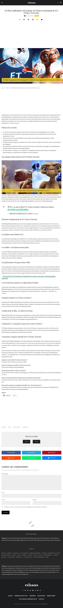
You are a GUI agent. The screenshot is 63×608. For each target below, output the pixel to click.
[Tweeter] (24, 19)
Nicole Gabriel (29, 15)
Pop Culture (38, 555)
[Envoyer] (32, 19)
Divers (14, 555)
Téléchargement (39, 557)
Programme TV (48, 555)
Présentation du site (21, 595)
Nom (3, 492)
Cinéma (37, 15)
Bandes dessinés (35, 553)
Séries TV (20, 557)
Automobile (25, 553)
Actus (4, 553)
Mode (30, 555)
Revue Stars (41, 595)
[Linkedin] (35, 590)
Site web (34, 499)
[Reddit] (30, 590)
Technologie (28, 557)
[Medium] (38, 590)
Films (19, 555)
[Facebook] (23, 590)
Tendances (25, 427)
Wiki (47, 557)
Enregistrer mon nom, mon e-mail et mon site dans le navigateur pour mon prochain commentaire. (25, 507)
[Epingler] (28, 19)
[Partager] (19, 19)
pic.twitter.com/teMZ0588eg (18, 209)
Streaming (12, 557)
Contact (41, 599)
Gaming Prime (51, 595)
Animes (10, 553)
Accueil (10, 595)
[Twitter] (25, 590)
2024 (10, 427)
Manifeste (32, 595)
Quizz (56, 555)
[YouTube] (33, 590)
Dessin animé (6, 555)
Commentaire (5, 473)
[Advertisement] (31, 38)
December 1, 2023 (31, 213)
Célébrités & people (54, 553)
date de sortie (17, 427)
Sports (4, 557)
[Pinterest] (27, 590)
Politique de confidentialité (28, 599)
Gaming (25, 555)
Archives (16, 553)
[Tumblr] (40, 590)
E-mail (3, 499)
